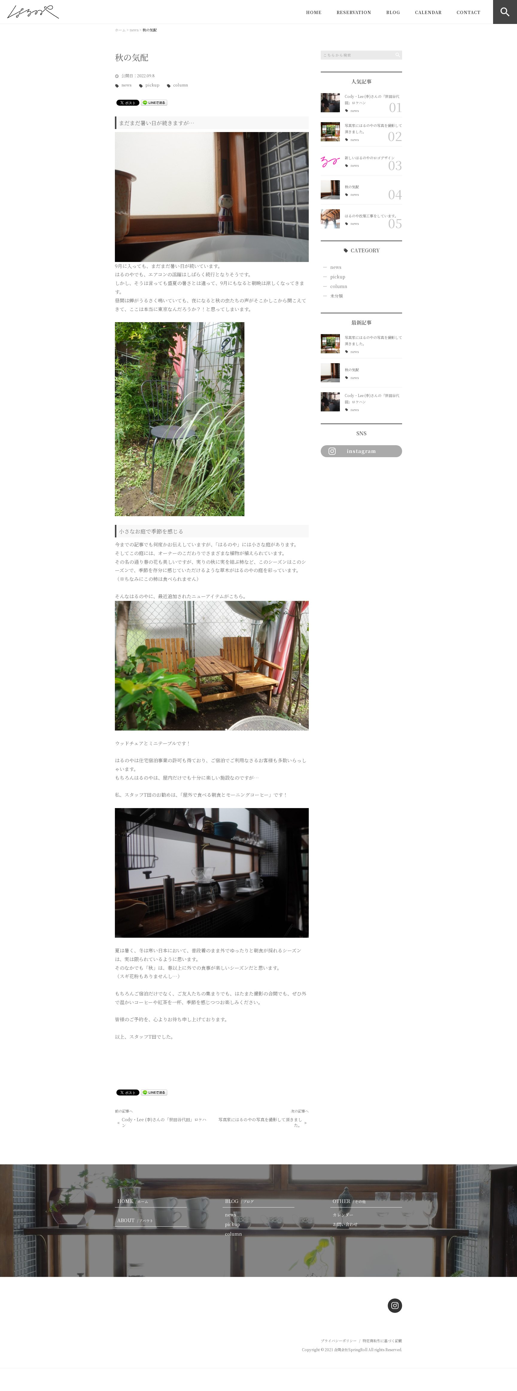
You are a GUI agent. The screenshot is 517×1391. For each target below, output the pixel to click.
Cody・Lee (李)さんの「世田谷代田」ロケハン (164, 1122)
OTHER (349, 1201)
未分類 (336, 296)
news (126, 85)
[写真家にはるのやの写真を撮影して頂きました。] (330, 131)
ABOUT (135, 1220)
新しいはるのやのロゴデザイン (370, 157)
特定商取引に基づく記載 (382, 1340)
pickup (152, 85)
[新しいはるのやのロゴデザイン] (330, 160)
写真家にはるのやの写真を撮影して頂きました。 (260, 1122)
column (180, 85)
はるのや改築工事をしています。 (371, 215)
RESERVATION (354, 12)
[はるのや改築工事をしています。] (330, 218)
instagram (361, 451)
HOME (314, 12)
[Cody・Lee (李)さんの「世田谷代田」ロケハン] (330, 102)
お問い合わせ (345, 1224)
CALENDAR (428, 12)
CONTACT (468, 12)
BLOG (393, 12)
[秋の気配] (330, 189)
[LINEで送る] (154, 102)
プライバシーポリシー (339, 1340)
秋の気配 (352, 186)
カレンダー (343, 1215)
